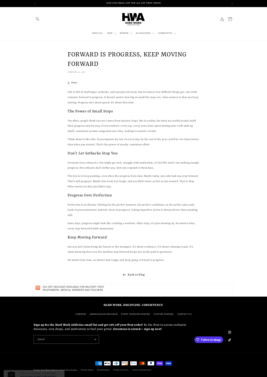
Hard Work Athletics (50, 370)
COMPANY (80, 314)
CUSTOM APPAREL (163, 314)
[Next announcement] (232, 3)
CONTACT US (184, 314)
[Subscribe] (95, 339)
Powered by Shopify (68, 370)
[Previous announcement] (35, 3)
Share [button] (74, 82)
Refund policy (103, 370)
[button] (38, 19)
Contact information (141, 370)
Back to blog (136, 274)
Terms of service (120, 370)
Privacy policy (87, 370)
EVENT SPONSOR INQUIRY (135, 314)
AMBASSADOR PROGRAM (104, 314)
